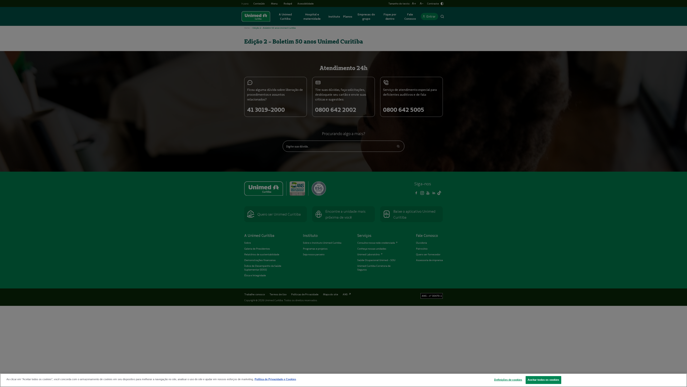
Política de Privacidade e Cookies (275, 379)
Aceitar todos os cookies (543, 379)
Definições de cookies (508, 379)
